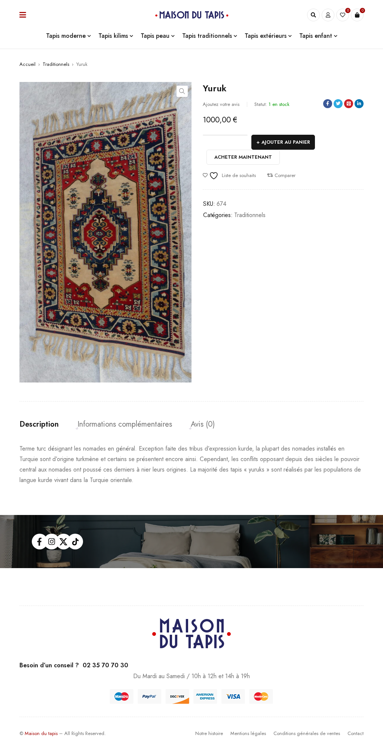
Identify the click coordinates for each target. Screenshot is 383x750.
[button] (182, 91)
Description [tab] (39, 424)
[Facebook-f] (40, 541)
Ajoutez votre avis (221, 104)
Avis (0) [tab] (203, 424)
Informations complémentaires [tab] (124, 424)
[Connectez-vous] (328, 15)
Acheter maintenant (243, 157)
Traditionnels (56, 64)
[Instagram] (51, 541)
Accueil (27, 64)
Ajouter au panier (285, 142)
